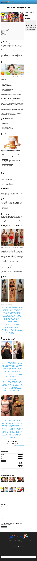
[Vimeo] (18, 546)
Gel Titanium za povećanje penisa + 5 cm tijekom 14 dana (4, 484)
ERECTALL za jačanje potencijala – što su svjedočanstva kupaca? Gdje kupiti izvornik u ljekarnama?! (4, 495)
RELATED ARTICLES (4, 475)
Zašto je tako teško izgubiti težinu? (7, 29)
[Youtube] (23, 546)
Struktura (3, 31)
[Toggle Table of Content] (22, 24)
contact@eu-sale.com (20, 543)
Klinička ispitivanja (4, 34)
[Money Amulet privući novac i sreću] (20, 479)
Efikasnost (3, 33)
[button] (35, 2)
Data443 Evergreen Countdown (20, 445)
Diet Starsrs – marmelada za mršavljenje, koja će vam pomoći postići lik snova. (12, 26)
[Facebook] (14, 546)
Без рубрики (2, 481)
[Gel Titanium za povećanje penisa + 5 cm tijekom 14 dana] (4, 479)
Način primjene (4, 35)
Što (2, 32)
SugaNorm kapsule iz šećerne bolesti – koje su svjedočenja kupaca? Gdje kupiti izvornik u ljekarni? (12, 495)
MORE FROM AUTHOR (11, 475)
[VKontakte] (20, 546)
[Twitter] (16, 546)
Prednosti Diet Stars (5, 30)
